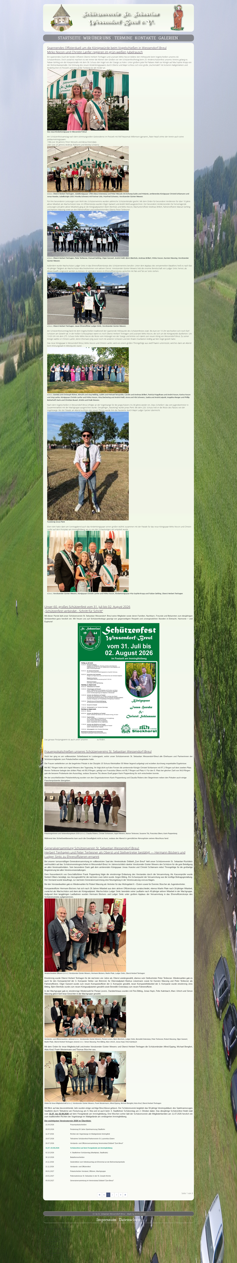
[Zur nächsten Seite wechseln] (121, 1195)
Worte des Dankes (52, 1237)
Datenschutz (130, 1219)
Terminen (92, 739)
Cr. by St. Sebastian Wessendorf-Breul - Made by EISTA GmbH (119, 1214)
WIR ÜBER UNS (97, 38)
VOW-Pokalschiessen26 (54, 1248)
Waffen (47, 1244)
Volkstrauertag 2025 (52, 1253)
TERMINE (123, 38)
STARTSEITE (69, 38)
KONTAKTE (145, 38)
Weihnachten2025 (52, 1241)
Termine (48, 1258)
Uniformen (49, 1255)
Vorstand (48, 1251)
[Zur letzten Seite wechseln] (125, 1195)
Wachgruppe (50, 1246)
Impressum (106, 1219)
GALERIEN (168, 38)
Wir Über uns (50, 1239)
